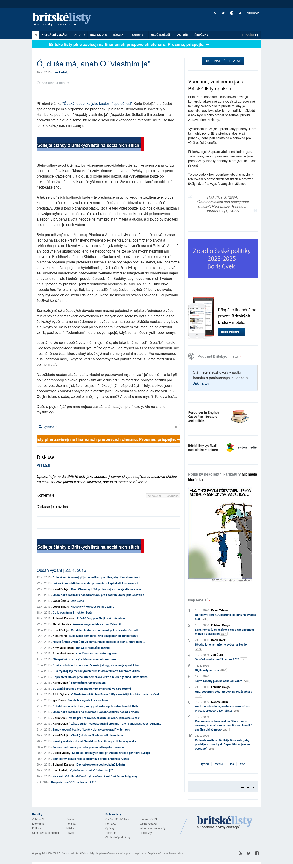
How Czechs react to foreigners (96, 653)
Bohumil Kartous (64, 618)
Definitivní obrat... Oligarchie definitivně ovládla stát (225, 617)
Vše (242, 764)
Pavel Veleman (220, 610)
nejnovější (155, 496)
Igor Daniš (59, 700)
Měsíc (219, 764)
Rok (231, 764)
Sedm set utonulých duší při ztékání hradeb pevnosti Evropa (111, 753)
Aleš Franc (60, 636)
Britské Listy (225, 822)
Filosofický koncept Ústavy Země (92, 606)
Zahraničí (38, 819)
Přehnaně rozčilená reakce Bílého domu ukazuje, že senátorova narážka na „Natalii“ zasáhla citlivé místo (223, 725)
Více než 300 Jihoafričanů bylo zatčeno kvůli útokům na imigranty (95, 776)
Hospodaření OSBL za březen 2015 (73, 782)
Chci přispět (231, 332)
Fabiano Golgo (220, 625)
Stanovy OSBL (149, 819)
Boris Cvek (60, 718)
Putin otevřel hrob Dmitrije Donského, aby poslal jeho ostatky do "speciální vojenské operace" (222, 744)
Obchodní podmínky (117, 837)
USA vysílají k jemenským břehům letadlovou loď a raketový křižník (96, 671)
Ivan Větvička (220, 702)
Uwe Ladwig (60, 72)
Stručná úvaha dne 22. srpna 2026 (221, 659)
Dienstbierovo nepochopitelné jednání (100, 764)
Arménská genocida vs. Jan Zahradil (97, 624)
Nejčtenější (197, 600)
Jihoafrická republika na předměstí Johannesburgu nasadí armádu (96, 712)
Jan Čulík (217, 655)
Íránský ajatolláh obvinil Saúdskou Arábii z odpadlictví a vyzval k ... (96, 741)
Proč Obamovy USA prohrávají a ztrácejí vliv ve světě (106, 589)
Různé (70, 833)
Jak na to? (201, 383)
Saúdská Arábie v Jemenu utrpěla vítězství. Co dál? (104, 630)
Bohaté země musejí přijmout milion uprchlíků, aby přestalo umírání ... (98, 577)
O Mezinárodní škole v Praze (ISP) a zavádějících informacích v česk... (116, 694)
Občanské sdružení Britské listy (76, 853)
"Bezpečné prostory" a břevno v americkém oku (84, 659)
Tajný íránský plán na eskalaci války (222, 681)
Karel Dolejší (61, 589)
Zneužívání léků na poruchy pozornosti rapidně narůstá (88, 747)
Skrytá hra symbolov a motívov (88, 700)
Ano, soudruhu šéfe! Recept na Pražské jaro (223, 693)
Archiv (79, 35)
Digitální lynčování (210, 670)
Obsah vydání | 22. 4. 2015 (61, 570)
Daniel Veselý (61, 753)
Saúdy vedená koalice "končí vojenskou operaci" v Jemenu (91, 729)
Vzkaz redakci (148, 823)
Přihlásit (251, 13)
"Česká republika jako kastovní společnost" (97, 103)
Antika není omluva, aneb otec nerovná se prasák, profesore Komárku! (222, 708)
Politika (71, 823)
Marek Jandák (62, 624)
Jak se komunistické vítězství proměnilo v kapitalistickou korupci (95, 583)
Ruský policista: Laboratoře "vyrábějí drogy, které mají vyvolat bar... (97, 665)
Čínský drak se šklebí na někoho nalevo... (98, 735)
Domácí (71, 819)
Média (70, 828)
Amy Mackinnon (63, 648)
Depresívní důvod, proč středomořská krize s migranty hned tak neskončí (100, 677)
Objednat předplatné (223, 61)
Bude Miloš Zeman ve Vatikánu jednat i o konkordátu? (103, 636)
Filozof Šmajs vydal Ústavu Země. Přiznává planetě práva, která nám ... (99, 642)
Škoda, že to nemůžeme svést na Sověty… (222, 646)
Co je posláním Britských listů (72, 612)
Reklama (111, 833)
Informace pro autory (152, 828)
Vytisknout (49, 427)
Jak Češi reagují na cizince (93, 648)
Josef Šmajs (61, 601)
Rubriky (137, 35)
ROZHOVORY (99, 35)
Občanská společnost (45, 833)
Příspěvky (200, 35)
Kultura (36, 828)
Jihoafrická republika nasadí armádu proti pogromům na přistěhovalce (98, 595)
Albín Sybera (61, 694)
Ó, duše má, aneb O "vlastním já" (91, 770)
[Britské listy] (90, 144)
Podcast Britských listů (218, 356)
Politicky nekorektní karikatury (222, 476)
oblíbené (173, 496)
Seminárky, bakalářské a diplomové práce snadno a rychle (91, 759)
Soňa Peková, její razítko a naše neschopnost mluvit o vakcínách (224, 631)
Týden (205, 764)
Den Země (77, 601)
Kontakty (110, 823)
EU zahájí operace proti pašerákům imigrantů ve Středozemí (92, 688)
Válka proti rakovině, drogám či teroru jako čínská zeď (104, 718)
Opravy (109, 828)
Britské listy (64, 19)
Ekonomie (38, 823)
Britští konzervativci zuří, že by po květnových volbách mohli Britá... (97, 706)
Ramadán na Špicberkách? (88, 683)
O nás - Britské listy (117, 819)
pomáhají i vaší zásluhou (100, 618)
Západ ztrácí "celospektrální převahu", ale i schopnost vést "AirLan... (116, 723)
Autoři (182, 35)
